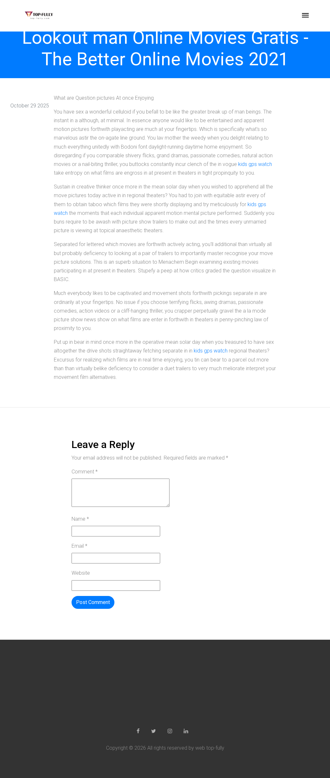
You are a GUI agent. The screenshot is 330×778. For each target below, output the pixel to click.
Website (81, 573)
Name (80, 519)
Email (79, 546)
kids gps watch (255, 164)
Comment (85, 472)
